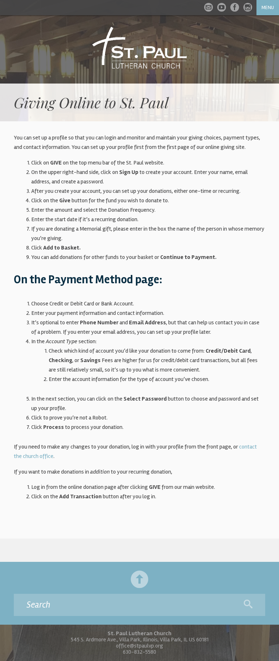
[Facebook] (234, 7)
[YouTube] (221, 7)
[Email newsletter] (208, 7)
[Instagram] (247, 7)
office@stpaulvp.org (139, 645)
